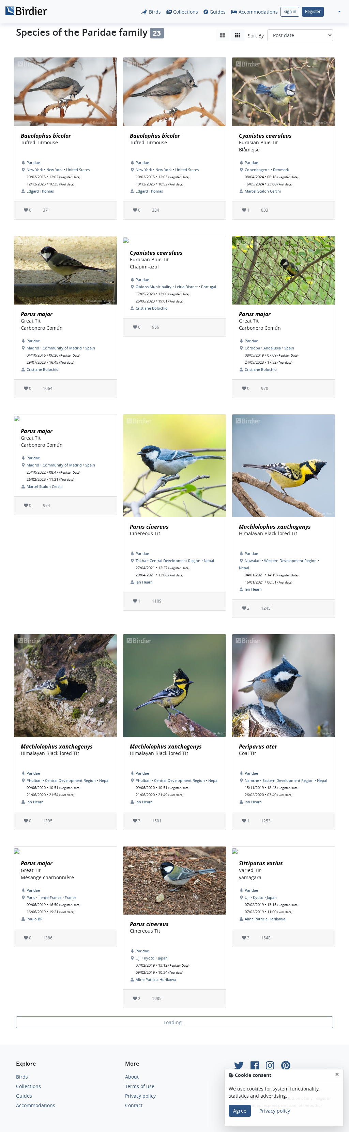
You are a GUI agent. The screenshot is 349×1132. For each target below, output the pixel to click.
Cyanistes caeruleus (265, 136)
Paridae (33, 162)
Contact (133, 1105)
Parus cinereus (149, 526)
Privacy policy (140, 1096)
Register (313, 11)
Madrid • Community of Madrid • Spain (61, 347)
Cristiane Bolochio (43, 369)
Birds (154, 12)
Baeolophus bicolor (46, 136)
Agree (239, 1111)
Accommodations (257, 12)
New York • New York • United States (58, 169)
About (132, 1076)
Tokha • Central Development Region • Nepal (175, 560)
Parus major (36, 314)
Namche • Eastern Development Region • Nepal (286, 780)
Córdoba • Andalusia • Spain (269, 347)
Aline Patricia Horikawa (156, 979)
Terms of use (139, 1086)
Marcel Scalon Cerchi (263, 191)
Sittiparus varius (261, 863)
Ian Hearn (144, 582)
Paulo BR (35, 918)
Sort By (256, 35)
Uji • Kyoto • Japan (152, 958)
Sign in (290, 11)
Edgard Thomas (40, 191)
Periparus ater (258, 746)
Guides (217, 12)
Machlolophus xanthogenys (275, 526)
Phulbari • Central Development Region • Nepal (68, 780)
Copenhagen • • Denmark (267, 169)
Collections (185, 12)
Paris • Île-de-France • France (51, 897)
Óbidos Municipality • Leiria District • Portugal (176, 286)
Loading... (175, 1022)
